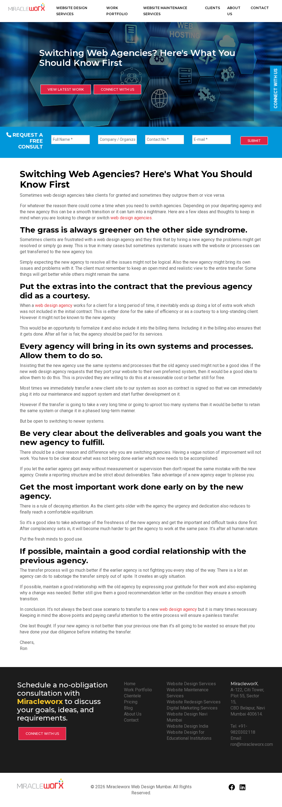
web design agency (53, 305)
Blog (128, 708)
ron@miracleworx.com (252, 744)
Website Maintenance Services (165, 11)
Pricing (130, 702)
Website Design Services (71, 11)
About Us (233, 11)
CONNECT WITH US (275, 89)
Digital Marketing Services (192, 708)
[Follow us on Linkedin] (242, 788)
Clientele (132, 695)
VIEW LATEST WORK (66, 89)
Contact (260, 8)
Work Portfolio (117, 11)
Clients (212, 8)
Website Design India (187, 726)
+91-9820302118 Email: (243, 732)
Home (129, 683)
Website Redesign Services (194, 702)
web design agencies (131, 217)
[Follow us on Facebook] (232, 788)
